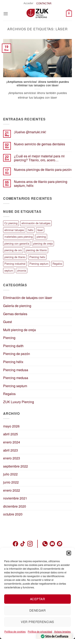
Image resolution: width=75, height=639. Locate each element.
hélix (30, 230)
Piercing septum (39, 264)
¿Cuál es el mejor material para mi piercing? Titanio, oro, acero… (39, 158)
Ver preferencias (37, 621)
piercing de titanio (36, 250)
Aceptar (37, 599)
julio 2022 (10, 474)
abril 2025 (10, 434)
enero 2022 (11, 490)
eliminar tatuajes (14, 230)
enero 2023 (11, 458)
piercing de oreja (43, 243)
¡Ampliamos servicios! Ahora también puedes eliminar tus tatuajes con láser (37, 83)
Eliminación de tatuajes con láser (27, 297)
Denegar (37, 610)
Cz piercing (11, 223)
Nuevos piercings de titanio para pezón (43, 169)
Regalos (57, 264)
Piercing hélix (13, 361)
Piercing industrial (14, 264)
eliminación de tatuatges (35, 223)
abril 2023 (10, 450)
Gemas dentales (15, 313)
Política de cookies (15, 631)
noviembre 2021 (15, 498)
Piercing (9, 337)
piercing (41, 237)
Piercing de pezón (16, 353)
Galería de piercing (17, 305)
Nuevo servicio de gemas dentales (39, 144)
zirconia (21, 270)
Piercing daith (13, 345)
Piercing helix (37, 257)
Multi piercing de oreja (19, 329)
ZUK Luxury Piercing (18, 401)
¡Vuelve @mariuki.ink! (30, 132)
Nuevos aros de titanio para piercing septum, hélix (40, 183)
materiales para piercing (18, 237)
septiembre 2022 (15, 466)
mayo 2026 (11, 426)
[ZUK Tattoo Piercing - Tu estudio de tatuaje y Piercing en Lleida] (37, 13)
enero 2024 (11, 442)
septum (8, 270)
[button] (69, 553)
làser (40, 230)
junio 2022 (11, 482)
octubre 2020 (12, 514)
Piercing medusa (15, 369)
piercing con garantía (16, 243)
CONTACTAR (43, 3)
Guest (7, 321)
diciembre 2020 (14, 506)
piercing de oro (13, 250)
